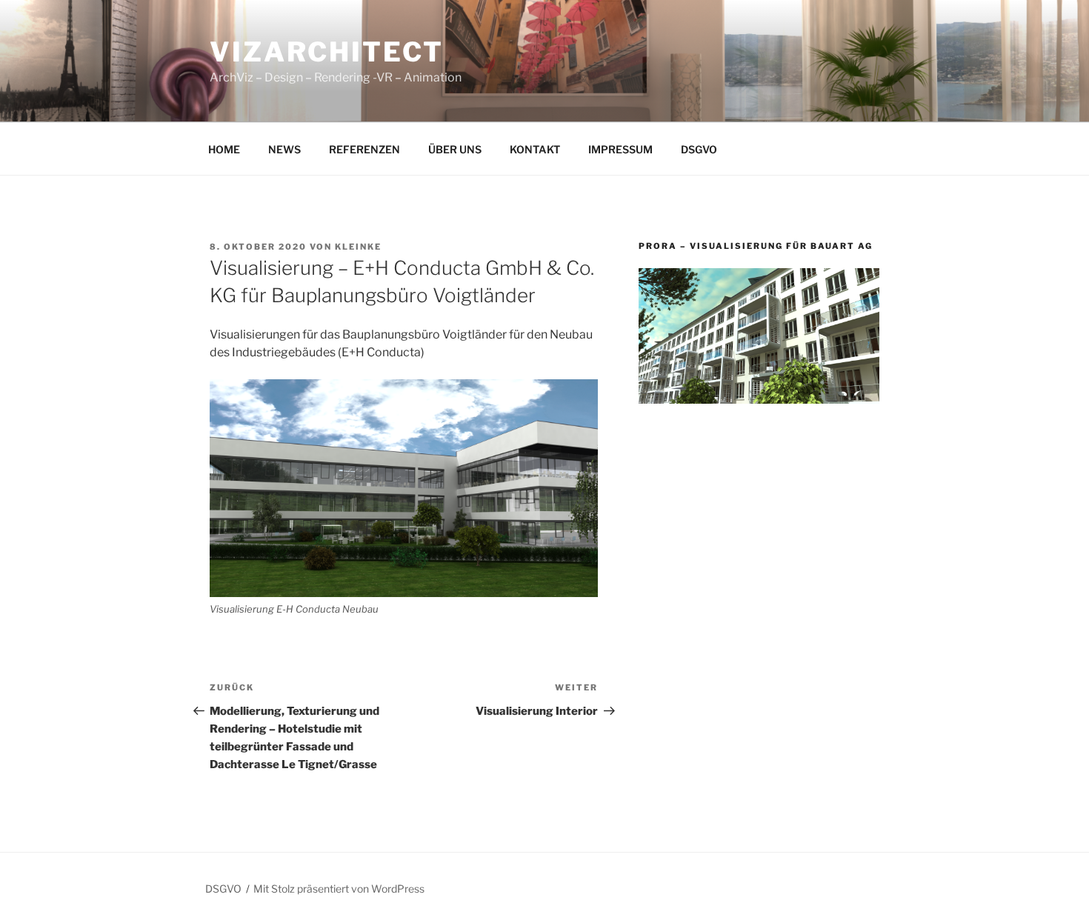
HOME (224, 149)
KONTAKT (535, 149)
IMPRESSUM (620, 149)
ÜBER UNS (455, 149)
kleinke (358, 246)
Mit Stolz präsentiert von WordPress (338, 888)
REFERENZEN (364, 149)
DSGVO (699, 149)
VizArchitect (327, 52)
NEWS (284, 149)
